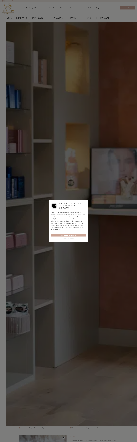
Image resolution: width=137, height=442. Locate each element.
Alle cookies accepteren (68, 235)
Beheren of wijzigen (69, 238)
